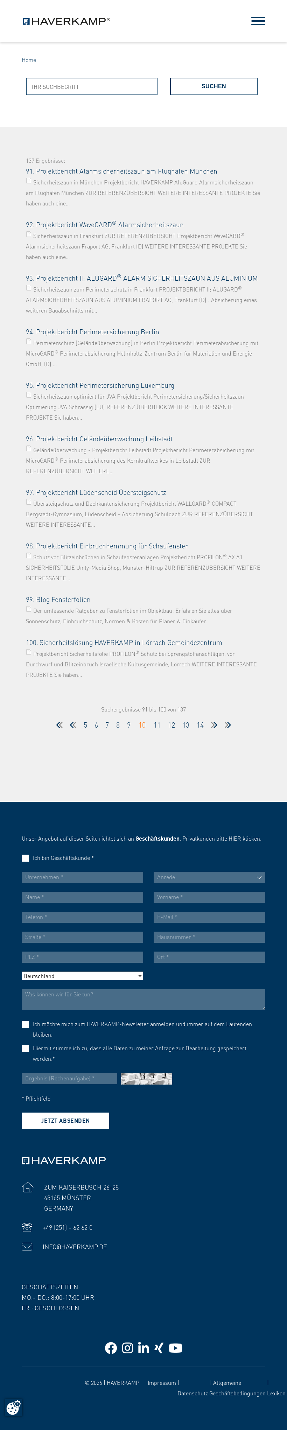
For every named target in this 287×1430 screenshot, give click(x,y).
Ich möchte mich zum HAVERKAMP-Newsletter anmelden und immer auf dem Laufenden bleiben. (142, 1029)
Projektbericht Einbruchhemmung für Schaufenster (112, 545)
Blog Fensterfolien (63, 599)
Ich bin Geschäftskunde (63, 857)
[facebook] (111, 1347)
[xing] (158, 1347)
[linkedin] (143, 1347)
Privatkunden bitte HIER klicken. (221, 838)
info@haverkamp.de (75, 1246)
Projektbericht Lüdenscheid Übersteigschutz (101, 492)
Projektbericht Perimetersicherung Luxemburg (105, 385)
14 (200, 724)
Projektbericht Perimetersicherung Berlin (97, 331)
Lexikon (276, 1393)
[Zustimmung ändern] (13, 1407)
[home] (67, 20)
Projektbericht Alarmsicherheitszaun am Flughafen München (126, 171)
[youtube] (175, 1347)
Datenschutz (192, 1393)
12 (171, 724)
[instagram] (127, 1347)
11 (157, 724)
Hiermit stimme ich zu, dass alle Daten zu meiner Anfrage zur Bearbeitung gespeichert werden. (139, 1053)
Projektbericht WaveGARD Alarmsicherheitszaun (110, 224)
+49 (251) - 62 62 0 (67, 1227)
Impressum (162, 1382)
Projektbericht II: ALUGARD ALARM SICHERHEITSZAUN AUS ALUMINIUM (147, 278)
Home (29, 59)
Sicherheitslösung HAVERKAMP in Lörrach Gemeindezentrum (131, 642)
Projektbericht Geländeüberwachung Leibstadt (104, 438)
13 (185, 724)
